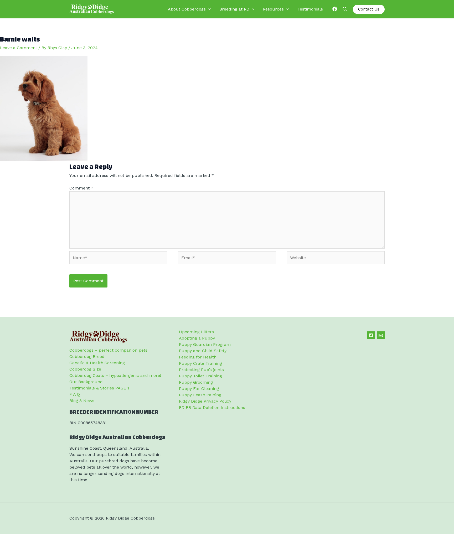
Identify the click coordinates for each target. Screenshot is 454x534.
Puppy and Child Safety (202, 350)
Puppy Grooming (196, 382)
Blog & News (81, 400)
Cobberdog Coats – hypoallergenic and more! (115, 375)
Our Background (86, 381)
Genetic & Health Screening (97, 362)
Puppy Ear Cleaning (199, 388)
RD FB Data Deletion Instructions (212, 407)
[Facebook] (334, 9)
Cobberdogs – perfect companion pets (108, 350)
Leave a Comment (18, 47)
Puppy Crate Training (200, 363)
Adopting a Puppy (197, 338)
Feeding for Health (197, 357)
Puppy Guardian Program (205, 344)
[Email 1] (381, 335)
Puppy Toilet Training (200, 375)
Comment (81, 188)
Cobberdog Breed (87, 356)
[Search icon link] (345, 10)
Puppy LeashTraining (200, 394)
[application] (208, 9)
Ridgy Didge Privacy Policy (205, 401)
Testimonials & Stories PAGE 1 (99, 388)
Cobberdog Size (85, 369)
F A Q (74, 394)
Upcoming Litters (196, 331)
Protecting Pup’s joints (201, 369)
